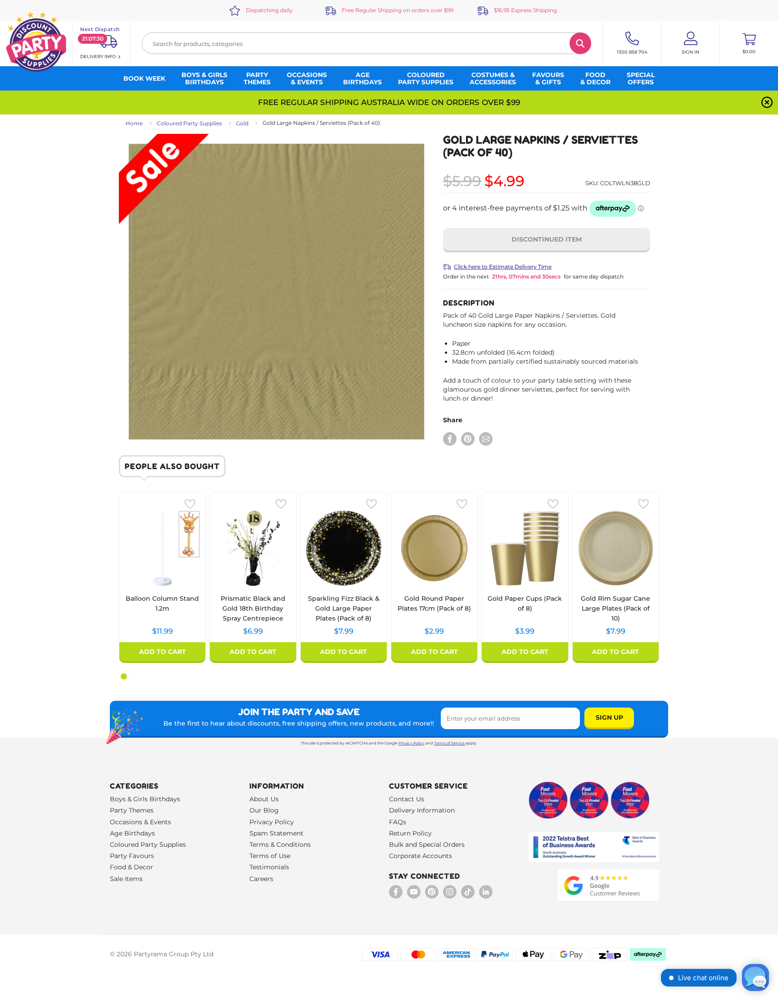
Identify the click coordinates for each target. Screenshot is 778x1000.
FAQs (397, 822)
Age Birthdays (132, 833)
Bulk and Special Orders (427, 844)
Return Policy (410, 833)
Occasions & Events (140, 822)
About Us (264, 799)
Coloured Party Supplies (189, 123)
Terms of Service (449, 743)
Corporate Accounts (420, 856)
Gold (242, 123)
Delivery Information (422, 810)
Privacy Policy (411, 743)
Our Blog (264, 810)
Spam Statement (276, 833)
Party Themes (132, 810)
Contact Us (406, 799)
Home (134, 123)
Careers (261, 879)
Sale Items (126, 879)
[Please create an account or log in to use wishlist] (190, 504)
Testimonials (269, 867)
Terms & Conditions (280, 844)
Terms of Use (269, 856)
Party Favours (132, 856)
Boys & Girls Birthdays (145, 799)
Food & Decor (131, 867)
